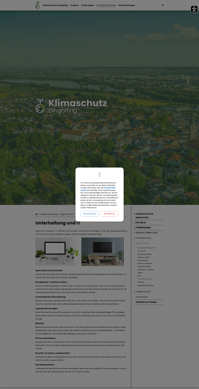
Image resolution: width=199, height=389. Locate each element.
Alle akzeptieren (89, 214)
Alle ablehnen (109, 214)
